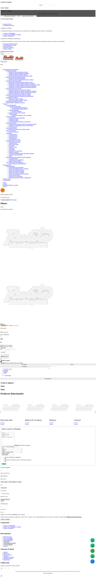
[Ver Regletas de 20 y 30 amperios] (35, 417)
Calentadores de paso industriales (16, 159)
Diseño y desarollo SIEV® (48, 573)
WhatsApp (5, 370)
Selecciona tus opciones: (7, 346)
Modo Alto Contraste (5, 499)
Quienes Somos (6, 180)
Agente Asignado (5, 453)
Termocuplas (9, 133)
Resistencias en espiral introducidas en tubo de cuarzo (21, 82)
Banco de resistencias (13, 131)
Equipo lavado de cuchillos (15, 161)
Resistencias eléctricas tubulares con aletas (18, 72)
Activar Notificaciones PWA (9, 543)
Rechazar (8, 519)
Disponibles (3, 347)
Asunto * (4, 446)
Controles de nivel (13, 143)
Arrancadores (12, 149)
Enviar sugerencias (7, 46)
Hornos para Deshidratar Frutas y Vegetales (18, 168)
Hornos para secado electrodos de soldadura (18, 173)
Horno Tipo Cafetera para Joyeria (16, 170)
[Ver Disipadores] (59, 417)
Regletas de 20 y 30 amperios (15, 151)
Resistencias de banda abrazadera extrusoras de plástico (21, 79)
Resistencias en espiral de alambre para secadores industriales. (22, 86)
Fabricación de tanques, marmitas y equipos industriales (18, 157)
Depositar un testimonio (8, 47)
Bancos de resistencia (11, 130)
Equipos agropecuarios (11, 123)
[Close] (1, 67)
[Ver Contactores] (84, 417)
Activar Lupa (3, 487)
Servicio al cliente (9, 51)
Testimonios (6, 556)
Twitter (5, 372)
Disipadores (11, 145)
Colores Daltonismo (13, 481)
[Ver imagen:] (29, 323)
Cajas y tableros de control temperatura (14, 162)
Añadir (5, 356)
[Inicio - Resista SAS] (13, 60)
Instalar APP (6, 541)
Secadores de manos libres (15, 106)
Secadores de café (13, 126)
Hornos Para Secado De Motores (16, 167)
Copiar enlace (7, 375)
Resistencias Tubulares (11, 70)
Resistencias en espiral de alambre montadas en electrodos (22, 83)
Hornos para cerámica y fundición (16, 172)
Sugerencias (6, 553)
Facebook (5, 371)
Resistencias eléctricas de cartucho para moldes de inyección (22, 92)
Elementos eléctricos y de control (13, 140)
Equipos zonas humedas (11, 128)
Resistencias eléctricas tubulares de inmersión (19, 73)
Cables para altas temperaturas (15, 154)
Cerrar (2, 7)
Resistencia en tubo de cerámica (16, 98)
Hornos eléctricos (7, 165)
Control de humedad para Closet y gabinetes (21, 115)
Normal (19, 481)
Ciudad (3, 450)
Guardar (6, 7)
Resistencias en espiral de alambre (13, 81)
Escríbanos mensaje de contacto (10, 43)
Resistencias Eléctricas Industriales (11, 69)
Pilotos (10, 156)
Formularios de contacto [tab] (8, 25)
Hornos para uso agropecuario (15, 176)
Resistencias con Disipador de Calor (14, 101)
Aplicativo (3, 51)
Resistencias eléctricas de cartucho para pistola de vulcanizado (22, 91)
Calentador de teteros (13, 120)
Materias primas (6, 178)
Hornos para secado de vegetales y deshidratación (20, 177)
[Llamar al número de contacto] (92, 551)
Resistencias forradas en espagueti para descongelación (21, 96)
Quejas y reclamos (7, 48)
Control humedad (13, 114)
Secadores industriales (17, 111)
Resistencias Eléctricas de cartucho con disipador (20, 93)
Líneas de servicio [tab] (7, 24)
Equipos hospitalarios (11, 116)
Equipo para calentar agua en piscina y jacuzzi (19, 129)
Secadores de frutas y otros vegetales (17, 112)
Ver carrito (14, 199)
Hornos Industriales (10, 166)
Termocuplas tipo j (13, 134)
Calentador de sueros (13, 119)
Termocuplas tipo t (13, 138)
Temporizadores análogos (14, 142)
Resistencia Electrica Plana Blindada (17, 78)
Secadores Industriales (11, 105)
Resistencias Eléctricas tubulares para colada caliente (20, 75)
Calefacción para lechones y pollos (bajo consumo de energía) (22, 124)
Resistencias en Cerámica (11, 97)
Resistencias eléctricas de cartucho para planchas (20, 89)
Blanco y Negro (4, 481)
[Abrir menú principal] (1, 60)
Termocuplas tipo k (13, 135)
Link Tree (5, 546)
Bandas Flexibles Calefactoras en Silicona (15, 102)
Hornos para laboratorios (14, 175)
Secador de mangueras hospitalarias (17, 117)
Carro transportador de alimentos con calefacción (20, 121)
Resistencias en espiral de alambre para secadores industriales (22, 87)
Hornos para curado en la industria (16, 171)
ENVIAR (4, 463)
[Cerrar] (1, 470)
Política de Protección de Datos (74, 517)
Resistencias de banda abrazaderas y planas (15, 77)
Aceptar (2, 519)
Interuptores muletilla (13, 152)
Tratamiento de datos (8, 558)
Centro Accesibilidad (8, 544)
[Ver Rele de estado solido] (11, 417)
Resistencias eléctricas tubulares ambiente (18, 74)
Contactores (11, 148)
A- (6, 476)
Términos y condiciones (8, 557)
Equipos (5, 103)
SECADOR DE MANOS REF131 (20, 107)
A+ (1, 476)
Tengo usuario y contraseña (9, 16)
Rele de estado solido (13, 144)
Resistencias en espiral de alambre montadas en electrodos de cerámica (24, 84)
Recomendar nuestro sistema (9, 45)
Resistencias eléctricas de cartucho (13, 88)
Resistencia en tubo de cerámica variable (18, 100)
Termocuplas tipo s (13, 137)
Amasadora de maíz (13, 158)
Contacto (5, 552)
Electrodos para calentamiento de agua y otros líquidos (21, 125)
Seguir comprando (6, 199)
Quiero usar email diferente (27, 16)
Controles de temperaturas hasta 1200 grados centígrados (21, 153)
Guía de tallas (16, 325)
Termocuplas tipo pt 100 (14, 139)
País (3, 448)
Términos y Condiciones (15, 457)
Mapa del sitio (6, 559)
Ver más (2, 424)
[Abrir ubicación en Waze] (92, 561)
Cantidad (3, 352)
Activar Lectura (5, 493)
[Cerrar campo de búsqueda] (4, 54)
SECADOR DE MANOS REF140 (20, 109)
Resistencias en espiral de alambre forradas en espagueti (18, 95)
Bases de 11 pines (13, 147)
